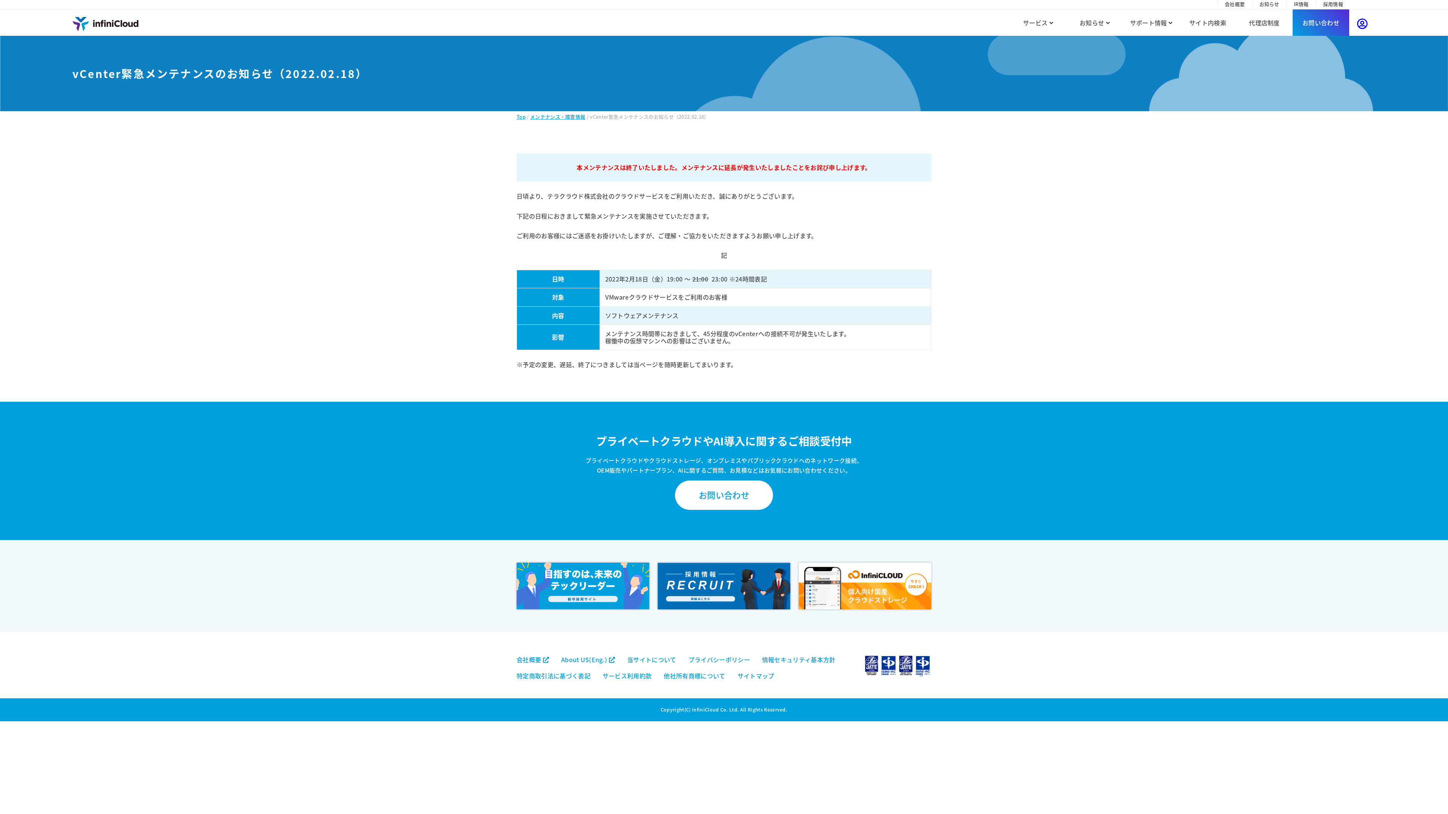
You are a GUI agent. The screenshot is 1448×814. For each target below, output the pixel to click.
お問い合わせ (1320, 22)
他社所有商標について (694, 675)
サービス (1036, 22)
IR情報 (1301, 4)
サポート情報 (1149, 22)
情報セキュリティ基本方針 (799, 659)
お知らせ (1269, 4)
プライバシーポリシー (719, 659)
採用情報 (1333, 4)
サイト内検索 (1207, 22)
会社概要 (1235, 4)
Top (521, 116)
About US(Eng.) (585, 659)
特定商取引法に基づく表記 (554, 675)
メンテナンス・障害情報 (558, 116)
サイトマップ (756, 675)
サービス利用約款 (627, 675)
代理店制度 (1264, 22)
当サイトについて (651, 659)
